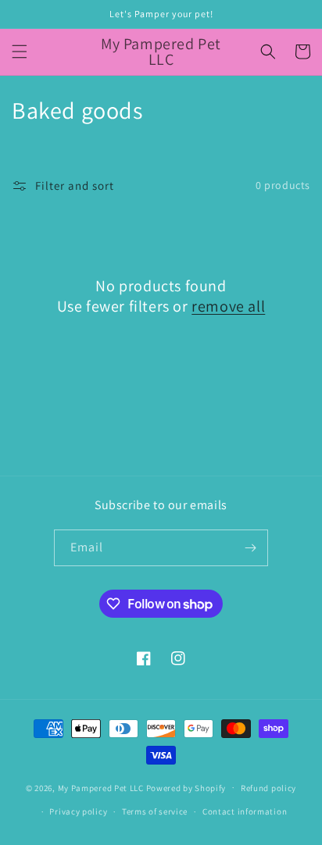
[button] (19, 51)
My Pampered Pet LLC (101, 787)
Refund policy (268, 788)
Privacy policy (78, 811)
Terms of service (155, 811)
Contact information (244, 811)
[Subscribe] (250, 547)
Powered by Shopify (186, 787)
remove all (228, 306)
